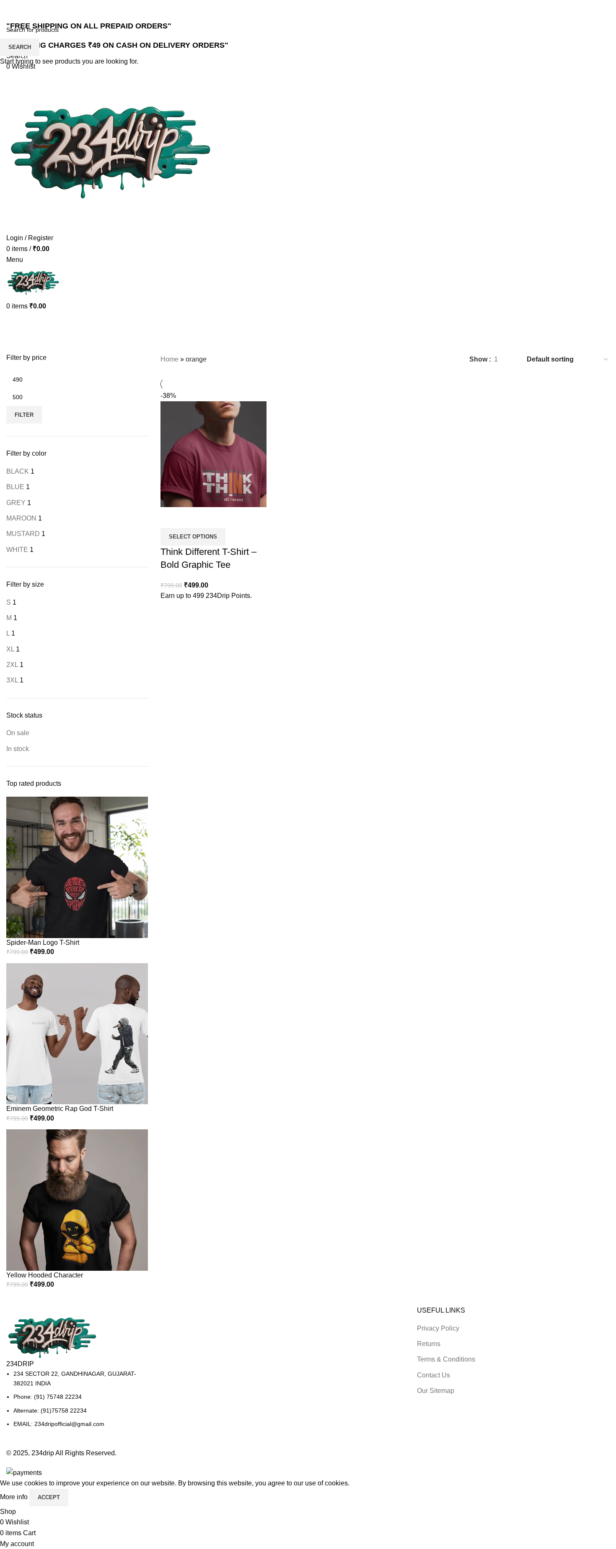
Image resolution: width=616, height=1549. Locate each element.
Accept (49, 1497)
